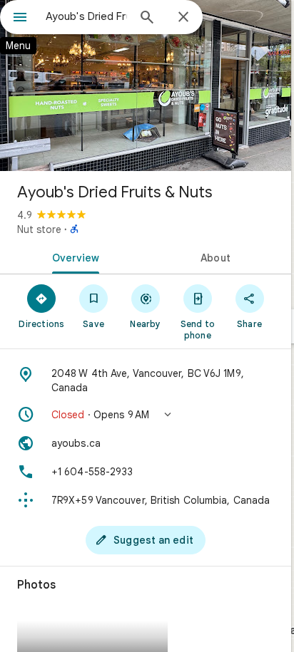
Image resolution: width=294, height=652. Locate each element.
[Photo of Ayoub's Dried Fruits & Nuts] (145, 85)
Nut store (39, 229)
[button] (145, 414)
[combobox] (86, 16)
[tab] (73, 256)
